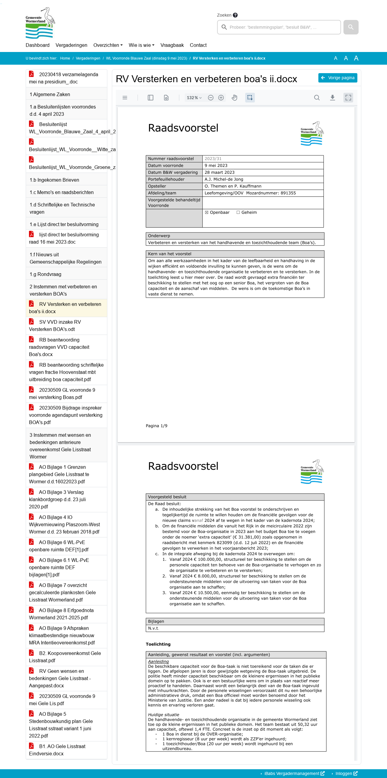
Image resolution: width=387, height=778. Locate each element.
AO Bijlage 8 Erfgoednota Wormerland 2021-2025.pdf (61, 614)
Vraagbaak (172, 45)
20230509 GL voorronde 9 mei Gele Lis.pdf (62, 700)
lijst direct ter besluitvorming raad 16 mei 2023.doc (64, 238)
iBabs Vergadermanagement (291, 773)
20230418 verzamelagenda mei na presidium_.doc (63, 78)
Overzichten (106, 45)
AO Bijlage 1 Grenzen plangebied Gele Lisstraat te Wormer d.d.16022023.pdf (59, 474)
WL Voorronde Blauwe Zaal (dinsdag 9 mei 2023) (146, 58)
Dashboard (38, 45)
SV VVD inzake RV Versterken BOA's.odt (55, 325)
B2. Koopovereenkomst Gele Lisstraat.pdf (65, 657)
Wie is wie (140, 45)
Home (65, 58)
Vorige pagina (341, 77)
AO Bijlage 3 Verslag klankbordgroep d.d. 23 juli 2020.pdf (57, 499)
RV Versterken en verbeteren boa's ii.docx (65, 308)
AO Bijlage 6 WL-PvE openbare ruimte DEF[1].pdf (58, 546)
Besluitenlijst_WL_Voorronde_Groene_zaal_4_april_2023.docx (68, 167)
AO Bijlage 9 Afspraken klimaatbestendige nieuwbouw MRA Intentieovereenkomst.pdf (62, 635)
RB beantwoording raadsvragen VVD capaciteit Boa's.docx (59, 347)
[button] (351, 27)
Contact (198, 45)
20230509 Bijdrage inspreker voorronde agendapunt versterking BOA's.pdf (65, 415)
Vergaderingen (71, 45)
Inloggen (343, 773)
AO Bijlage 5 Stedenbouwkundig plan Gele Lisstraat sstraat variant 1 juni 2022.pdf (61, 725)
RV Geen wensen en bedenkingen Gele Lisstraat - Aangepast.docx (60, 678)
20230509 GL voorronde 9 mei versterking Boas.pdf (62, 393)
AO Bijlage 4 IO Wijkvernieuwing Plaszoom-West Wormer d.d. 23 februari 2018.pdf (64, 524)
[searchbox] (279, 27)
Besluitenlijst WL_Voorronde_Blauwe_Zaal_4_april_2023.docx (68, 128)
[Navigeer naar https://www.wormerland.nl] (40, 23)
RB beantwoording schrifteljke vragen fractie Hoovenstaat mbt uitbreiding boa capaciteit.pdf (66, 372)
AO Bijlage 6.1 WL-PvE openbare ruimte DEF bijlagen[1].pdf (59, 567)
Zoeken (224, 15)
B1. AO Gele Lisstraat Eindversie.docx (57, 750)
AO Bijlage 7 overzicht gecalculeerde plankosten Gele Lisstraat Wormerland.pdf (62, 592)
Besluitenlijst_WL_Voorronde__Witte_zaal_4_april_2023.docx (68, 149)
